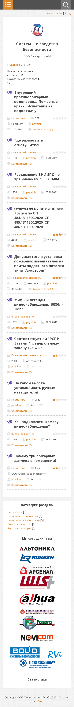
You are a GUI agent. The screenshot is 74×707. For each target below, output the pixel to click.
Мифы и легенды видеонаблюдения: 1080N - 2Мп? (38, 304)
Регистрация (54, 13)
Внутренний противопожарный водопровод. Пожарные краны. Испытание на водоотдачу (36, 101)
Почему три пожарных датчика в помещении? (35, 458)
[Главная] (37, 35)
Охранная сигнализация (22, 516)
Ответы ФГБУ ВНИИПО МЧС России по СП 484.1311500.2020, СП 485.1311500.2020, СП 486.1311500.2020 (39, 217)
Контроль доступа (19, 528)
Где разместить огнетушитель (28, 142)
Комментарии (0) (43, 129)
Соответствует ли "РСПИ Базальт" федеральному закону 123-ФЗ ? (37, 343)
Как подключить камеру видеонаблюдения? (36, 424)
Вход (68, 13)
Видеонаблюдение (23, 316)
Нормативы (18, 118)
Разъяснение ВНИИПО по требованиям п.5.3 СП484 (37, 176)
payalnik (37, 124)
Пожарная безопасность (26, 152)
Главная (12, 64)
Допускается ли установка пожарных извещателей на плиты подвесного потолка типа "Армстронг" (39, 263)
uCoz (39, 701)
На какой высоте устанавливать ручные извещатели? (34, 387)
